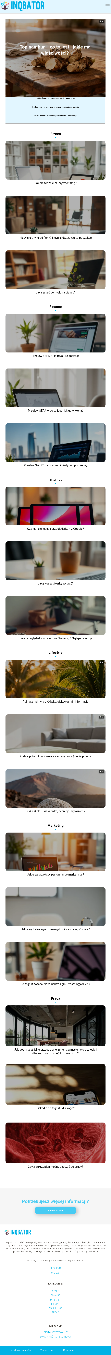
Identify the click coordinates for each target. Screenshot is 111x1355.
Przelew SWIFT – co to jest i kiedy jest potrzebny (55, 465)
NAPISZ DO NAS (55, 1210)
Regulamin (68, 1350)
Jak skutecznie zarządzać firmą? (56, 183)
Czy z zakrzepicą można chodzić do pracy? (55, 1166)
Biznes (55, 134)
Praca (55, 998)
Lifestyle (55, 652)
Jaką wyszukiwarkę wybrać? (55, 583)
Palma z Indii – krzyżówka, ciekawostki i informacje (55, 116)
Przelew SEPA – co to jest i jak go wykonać (55, 410)
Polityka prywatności (20, 1350)
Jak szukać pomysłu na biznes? (55, 292)
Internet (55, 480)
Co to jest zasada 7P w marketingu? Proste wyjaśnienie (56, 984)
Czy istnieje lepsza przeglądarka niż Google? (55, 528)
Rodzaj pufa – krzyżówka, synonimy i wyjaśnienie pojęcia (55, 107)
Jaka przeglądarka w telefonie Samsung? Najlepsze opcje (55, 638)
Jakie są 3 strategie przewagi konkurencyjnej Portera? (55, 929)
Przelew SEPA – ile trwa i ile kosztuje (55, 356)
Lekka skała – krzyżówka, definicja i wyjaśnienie (55, 98)
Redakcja (55, 1268)
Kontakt (55, 1273)
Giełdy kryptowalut (55, 1332)
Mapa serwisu (47, 1350)
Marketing (55, 826)
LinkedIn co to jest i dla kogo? (55, 1108)
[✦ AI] (57, 96)
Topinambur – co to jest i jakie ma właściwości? (55, 50)
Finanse (55, 307)
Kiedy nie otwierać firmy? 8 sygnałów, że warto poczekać (55, 237)
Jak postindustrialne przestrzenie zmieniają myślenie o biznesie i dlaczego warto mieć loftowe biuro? (55, 1051)
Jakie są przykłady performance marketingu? (55, 874)
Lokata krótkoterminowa (55, 1336)
